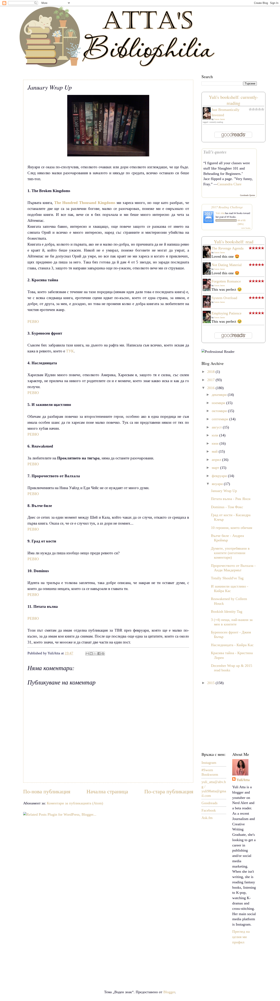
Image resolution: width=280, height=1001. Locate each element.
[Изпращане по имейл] (87, 653)
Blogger (169, 992)
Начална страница (107, 792)
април (217, 460)
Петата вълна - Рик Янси (230, 499)
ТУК (69, 351)
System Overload (224, 298)
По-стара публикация (168, 792)
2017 (211, 380)
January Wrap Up (224, 491)
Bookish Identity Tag (226, 611)
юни (216, 443)
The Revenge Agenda (228, 248)
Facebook (208, 810)
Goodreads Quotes (247, 195)
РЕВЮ (33, 321)
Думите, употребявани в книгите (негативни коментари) (230, 552)
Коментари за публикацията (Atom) (75, 803)
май (215, 451)
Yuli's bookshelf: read (233, 242)
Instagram (208, 763)
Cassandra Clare (229, 184)
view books (245, 228)
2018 (211, 372)
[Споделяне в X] (95, 653)
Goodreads (209, 803)
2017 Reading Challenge (227, 207)
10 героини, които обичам (231, 528)
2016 (211, 388)
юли (215, 435)
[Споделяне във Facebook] (99, 653)
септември (220, 419)
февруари (220, 476)
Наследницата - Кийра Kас (232, 645)
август (217, 427)
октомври (220, 411)
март (216, 468)
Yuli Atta (220, 213)
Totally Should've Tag (227, 578)
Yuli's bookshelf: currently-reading (233, 100)
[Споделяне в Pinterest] (103, 653)
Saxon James (219, 119)
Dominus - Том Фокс (227, 507)
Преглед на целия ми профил (241, 936)
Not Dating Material (227, 265)
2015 (211, 683)
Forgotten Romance (226, 281)
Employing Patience (226, 313)
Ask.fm (207, 818)
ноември (219, 403)
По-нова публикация (46, 792)
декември (220, 395)
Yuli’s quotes (215, 152)
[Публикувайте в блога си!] (91, 653)
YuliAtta (243, 780)
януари (218, 484)
